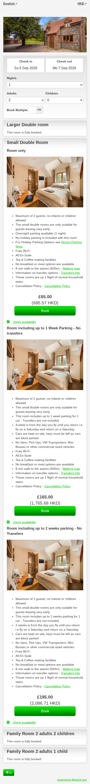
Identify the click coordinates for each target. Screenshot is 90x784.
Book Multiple (17, 110)
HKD (81, 3)
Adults (12, 93)
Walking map (71, 268)
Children (51, 93)
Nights (12, 78)
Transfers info (70, 273)
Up (10, 772)
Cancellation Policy (57, 286)
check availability (24, 322)
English (9, 3)
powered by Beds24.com (72, 779)
